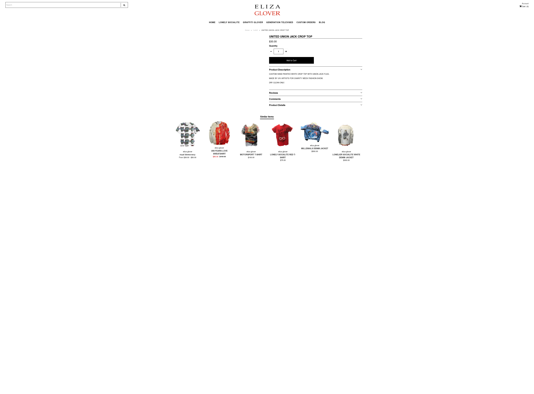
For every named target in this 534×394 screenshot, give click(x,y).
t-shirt (255, 30)
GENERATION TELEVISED (279, 22)
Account (525, 3)
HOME (212, 22)
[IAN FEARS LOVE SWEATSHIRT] (219, 133)
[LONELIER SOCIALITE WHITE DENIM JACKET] (346, 135)
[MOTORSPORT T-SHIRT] (251, 135)
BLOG (322, 22)
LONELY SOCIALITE (229, 22)
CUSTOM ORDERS (306, 22)
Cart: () (525, 6)
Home (247, 30)
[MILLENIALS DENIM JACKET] (315, 132)
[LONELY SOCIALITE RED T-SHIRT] (283, 135)
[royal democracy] (188, 135)
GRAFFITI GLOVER (253, 22)
